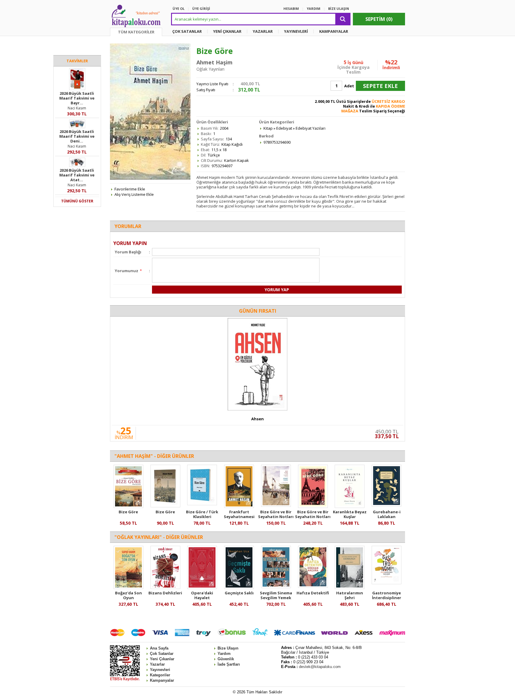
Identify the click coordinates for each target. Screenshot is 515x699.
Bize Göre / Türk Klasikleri (202, 514)
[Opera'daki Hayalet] (202, 587)
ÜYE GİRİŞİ (201, 8)
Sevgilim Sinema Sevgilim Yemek (276, 595)
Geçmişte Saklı (239, 593)
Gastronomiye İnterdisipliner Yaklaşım (386, 597)
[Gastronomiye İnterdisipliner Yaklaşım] (386, 582)
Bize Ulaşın (228, 648)
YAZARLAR (263, 31)
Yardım (224, 653)
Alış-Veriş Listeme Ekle (134, 194)
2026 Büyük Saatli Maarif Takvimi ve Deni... (76, 136)
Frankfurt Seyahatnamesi (239, 514)
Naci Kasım (77, 108)
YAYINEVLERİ (296, 31)
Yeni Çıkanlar (162, 659)
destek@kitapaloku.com (320, 666)
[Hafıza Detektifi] (313, 586)
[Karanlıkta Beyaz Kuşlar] (349, 506)
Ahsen (257, 418)
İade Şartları (229, 664)
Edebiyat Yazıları (310, 128)
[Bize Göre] (128, 506)
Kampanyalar (162, 680)
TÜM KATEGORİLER (136, 32)
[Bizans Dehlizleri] (165, 587)
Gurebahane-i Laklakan (387, 514)
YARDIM (313, 8)
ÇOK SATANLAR (187, 31)
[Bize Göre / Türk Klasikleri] (202, 503)
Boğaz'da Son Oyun (128, 595)
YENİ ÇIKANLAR (227, 31)
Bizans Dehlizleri (165, 593)
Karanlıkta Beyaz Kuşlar (350, 514)
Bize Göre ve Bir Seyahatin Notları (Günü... (313, 516)
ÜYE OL (178, 8)
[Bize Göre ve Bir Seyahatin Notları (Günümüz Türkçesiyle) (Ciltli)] (313, 506)
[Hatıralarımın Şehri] (349, 587)
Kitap (268, 128)
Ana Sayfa (159, 648)
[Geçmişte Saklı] (239, 587)
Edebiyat (284, 128)
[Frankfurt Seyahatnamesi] (239, 506)
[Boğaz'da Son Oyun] (128, 587)
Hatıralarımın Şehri (349, 595)
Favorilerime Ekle (129, 189)
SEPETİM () (379, 19)
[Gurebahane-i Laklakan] (386, 505)
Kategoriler (160, 675)
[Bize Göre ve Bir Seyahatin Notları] (276, 505)
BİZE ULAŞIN (338, 8)
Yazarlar (157, 664)
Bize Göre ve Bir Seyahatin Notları (276, 514)
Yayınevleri (160, 669)
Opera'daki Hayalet (202, 595)
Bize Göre (128, 511)
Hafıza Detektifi (313, 593)
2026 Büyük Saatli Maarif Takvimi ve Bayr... (76, 98)
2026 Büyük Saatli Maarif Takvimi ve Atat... (76, 175)
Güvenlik (226, 659)
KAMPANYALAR (333, 31)
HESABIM (291, 8)
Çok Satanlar (161, 653)
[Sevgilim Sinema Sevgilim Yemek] (276, 586)
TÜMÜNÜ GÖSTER (77, 201)
